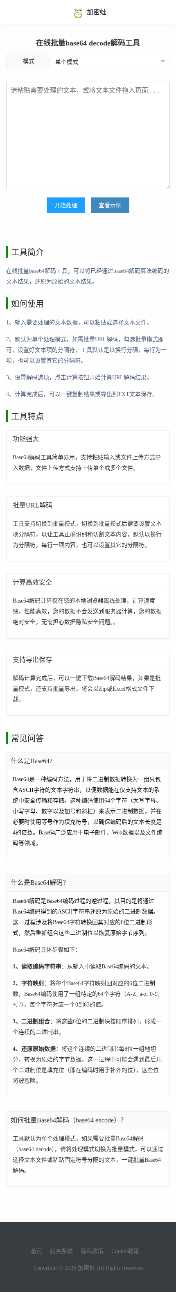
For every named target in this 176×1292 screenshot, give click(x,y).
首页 (36, 1251)
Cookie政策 (125, 1251)
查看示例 (110, 205)
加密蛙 (95, 12)
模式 (28, 61)
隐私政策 (92, 1251)
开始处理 (65, 205)
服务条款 (61, 1251)
